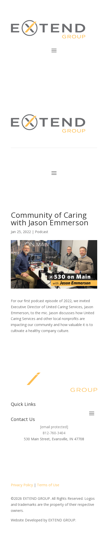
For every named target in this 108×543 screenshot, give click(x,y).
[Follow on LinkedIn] (69, 396)
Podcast (41, 231)
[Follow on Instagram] (59, 396)
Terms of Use (48, 484)
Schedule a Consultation (63, 67)
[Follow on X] (49, 396)
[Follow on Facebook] (39, 396)
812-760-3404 (54, 432)
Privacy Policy (22, 484)
